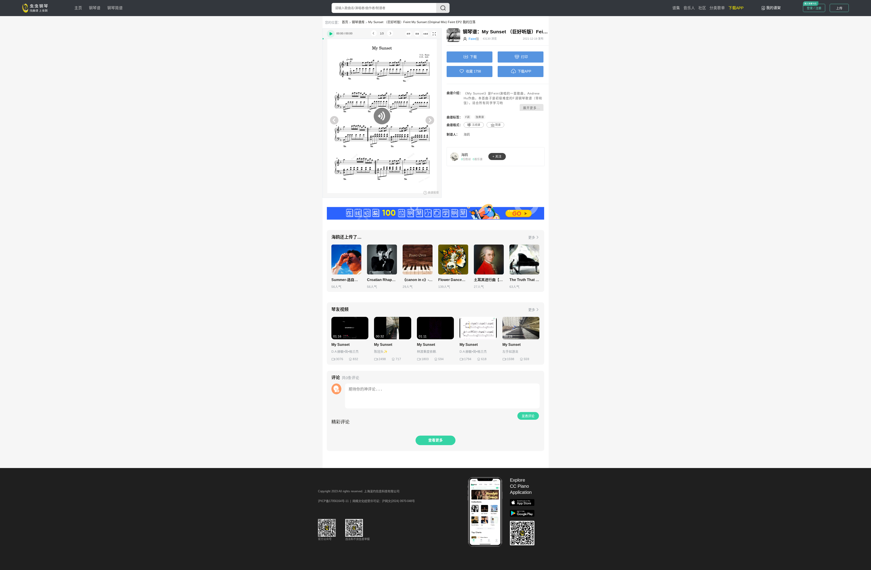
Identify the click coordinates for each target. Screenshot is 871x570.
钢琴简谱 (115, 8)
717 (398, 359)
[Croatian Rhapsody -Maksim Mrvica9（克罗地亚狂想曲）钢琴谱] (382, 259)
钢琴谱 (94, 8)
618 (484, 359)
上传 (839, 8)
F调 (467, 117)
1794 (467, 359)
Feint (472, 38)
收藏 (469, 71)
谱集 (676, 8)
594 (441, 359)
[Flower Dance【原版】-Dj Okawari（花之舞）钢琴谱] (453, 259)
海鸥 (467, 134)
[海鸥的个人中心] (454, 156)
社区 (702, 8)
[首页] (36, 7)
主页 (78, 8)
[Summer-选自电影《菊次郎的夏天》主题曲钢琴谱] (346, 259)
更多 (531, 237)
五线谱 (476, 124)
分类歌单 (717, 8)
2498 (382, 359)
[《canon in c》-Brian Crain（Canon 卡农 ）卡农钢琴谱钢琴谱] (418, 259)
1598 (510, 359)
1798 (477, 71)
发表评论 (528, 416)
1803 (425, 359)
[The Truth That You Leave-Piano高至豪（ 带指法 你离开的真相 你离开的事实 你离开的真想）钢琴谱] (524, 259)
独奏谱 (480, 117)
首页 (345, 22)
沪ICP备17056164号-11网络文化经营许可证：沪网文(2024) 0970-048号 (366, 501)
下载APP (736, 8)
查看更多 (435, 440)
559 (526, 359)
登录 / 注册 (814, 8)
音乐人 (689, 8)
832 (355, 359)
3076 (339, 359)
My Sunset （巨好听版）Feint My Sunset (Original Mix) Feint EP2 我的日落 (421, 22)
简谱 (498, 124)
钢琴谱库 (358, 22)
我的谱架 (773, 8)
